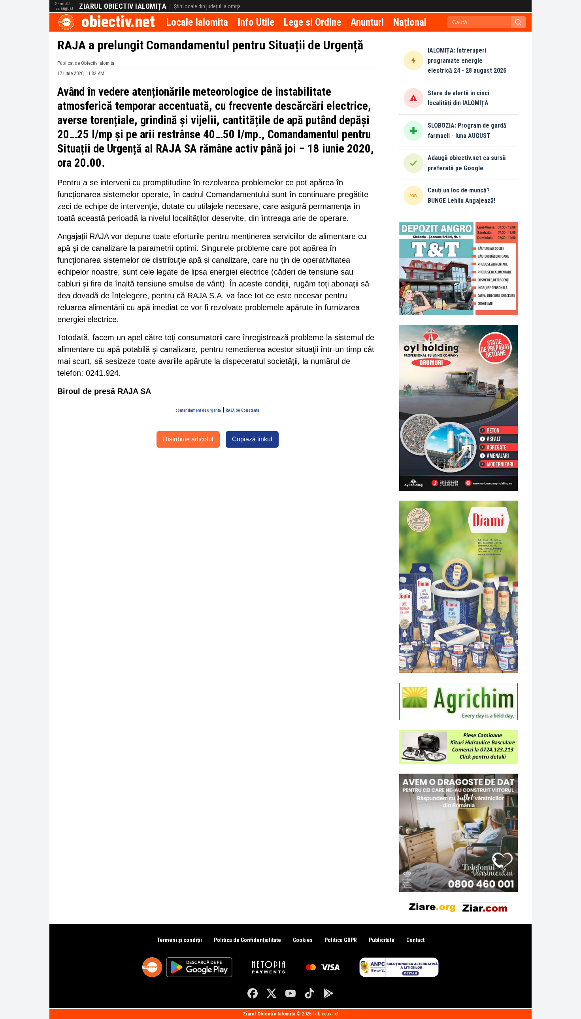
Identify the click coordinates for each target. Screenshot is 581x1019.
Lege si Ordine (312, 22)
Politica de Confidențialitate (247, 940)
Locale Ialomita (197, 22)
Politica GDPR (340, 940)
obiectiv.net (118, 22)
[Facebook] (252, 993)
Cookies (303, 940)
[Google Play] (328, 993)
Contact (415, 940)
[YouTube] (290, 993)
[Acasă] (66, 22)
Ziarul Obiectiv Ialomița (122, 6)
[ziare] (432, 906)
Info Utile (256, 22)
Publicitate (381, 940)
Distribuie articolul (188, 439)
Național (409, 22)
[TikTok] (309, 993)
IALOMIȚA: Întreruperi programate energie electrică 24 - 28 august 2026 (467, 60)
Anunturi (367, 22)
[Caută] (518, 22)
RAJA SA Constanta (242, 410)
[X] (271, 993)
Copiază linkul (252, 439)
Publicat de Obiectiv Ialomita (85, 63)
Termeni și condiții (179, 940)
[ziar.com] (484, 906)
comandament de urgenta (198, 410)
